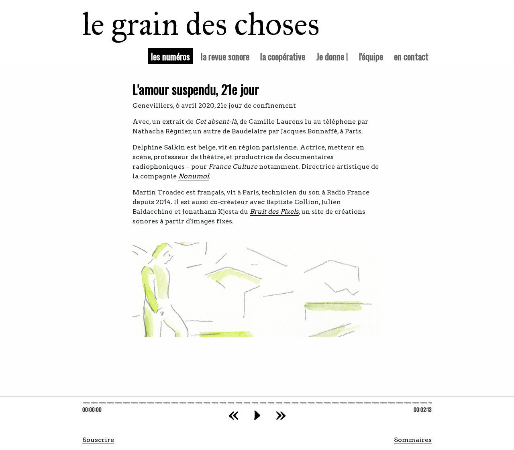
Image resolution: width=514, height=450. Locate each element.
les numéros (172, 56)
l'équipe (371, 56)
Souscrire (98, 440)
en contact (411, 56)
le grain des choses (190, 24)
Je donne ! (332, 56)
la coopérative (282, 56)
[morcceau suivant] (281, 415)
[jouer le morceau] (257, 415)
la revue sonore (225, 56)
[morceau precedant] (233, 415)
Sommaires (413, 440)
